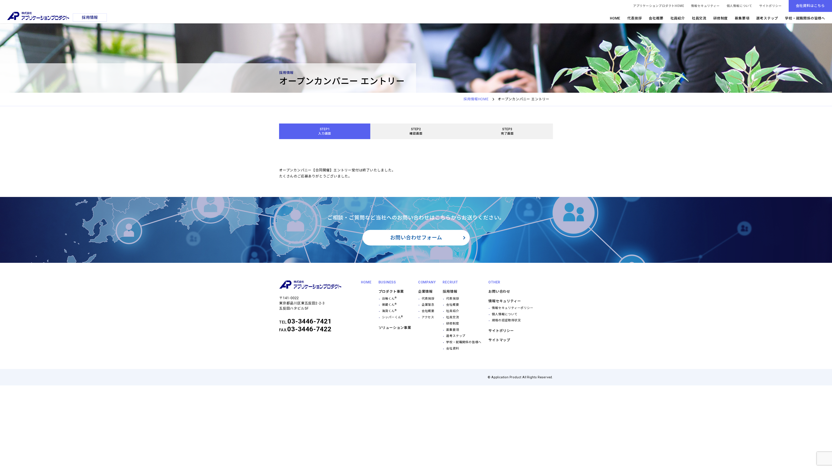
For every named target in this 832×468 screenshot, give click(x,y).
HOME (615, 18)
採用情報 (450, 291)
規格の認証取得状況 (506, 320)
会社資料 (452, 348)
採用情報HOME (475, 99)
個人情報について (739, 6)
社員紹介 (677, 18)
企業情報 (425, 291)
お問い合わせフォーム (416, 238)
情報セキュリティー (705, 6)
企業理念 (428, 304)
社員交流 (699, 18)
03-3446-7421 (310, 321)
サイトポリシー (770, 6)
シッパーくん (392, 317)
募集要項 (742, 18)
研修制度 (720, 18)
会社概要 (656, 18)
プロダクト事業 (391, 291)
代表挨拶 (634, 18)
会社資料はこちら (810, 6)
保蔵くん (389, 304)
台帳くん (389, 298)
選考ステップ (767, 18)
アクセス (428, 317)
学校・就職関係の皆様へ (805, 18)
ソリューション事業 (395, 328)
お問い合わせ (499, 291)
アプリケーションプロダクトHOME (658, 6)
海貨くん (389, 311)
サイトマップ (499, 340)
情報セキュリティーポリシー (512, 308)
